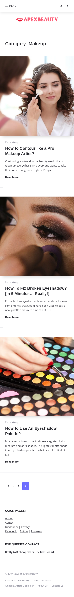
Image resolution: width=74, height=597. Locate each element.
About (9, 518)
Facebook (11, 531)
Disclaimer (11, 527)
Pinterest (36, 531)
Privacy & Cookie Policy (17, 580)
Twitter (24, 531)
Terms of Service (42, 580)
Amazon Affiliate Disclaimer (19, 585)
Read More (12, 177)
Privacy (25, 527)
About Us (42, 585)
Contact (9, 522)
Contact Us (57, 585)
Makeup (13, 142)
